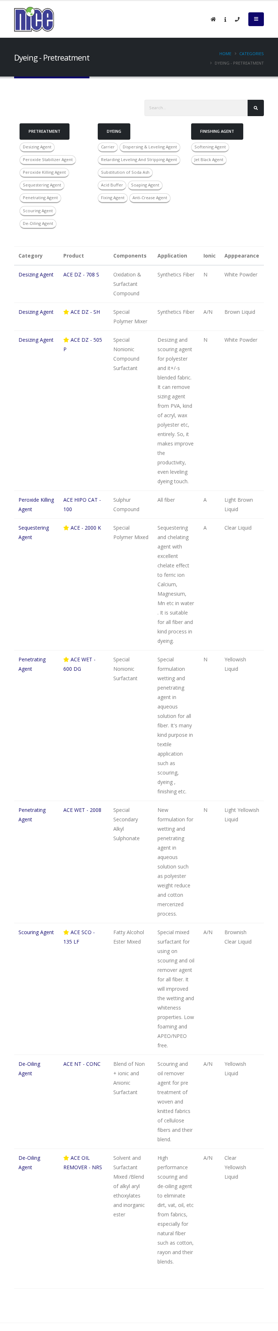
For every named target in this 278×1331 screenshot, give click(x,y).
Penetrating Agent (40, 197)
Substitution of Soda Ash (125, 172)
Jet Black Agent (208, 159)
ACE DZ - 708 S (81, 274)
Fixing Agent (113, 197)
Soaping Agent (145, 185)
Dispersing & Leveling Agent (150, 146)
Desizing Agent (37, 146)
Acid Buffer (112, 185)
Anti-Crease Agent (149, 197)
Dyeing (114, 131)
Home (225, 53)
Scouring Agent (38, 210)
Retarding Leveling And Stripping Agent (139, 159)
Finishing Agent (217, 131)
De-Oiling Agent (38, 223)
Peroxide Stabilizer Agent (48, 159)
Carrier (108, 146)
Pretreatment (44, 131)
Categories (251, 53)
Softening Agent (210, 146)
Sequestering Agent (42, 185)
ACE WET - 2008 (82, 809)
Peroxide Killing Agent (44, 172)
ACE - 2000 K (85, 527)
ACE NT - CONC (82, 1063)
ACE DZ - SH (84, 311)
